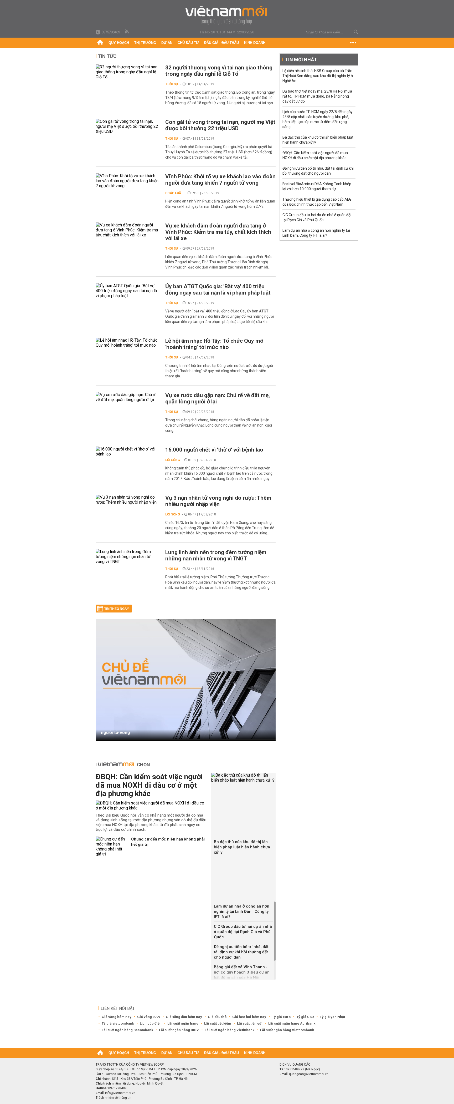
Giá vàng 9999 (148, 1017)
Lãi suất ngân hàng (182, 1023)
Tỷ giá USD (305, 1017)
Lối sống (172, 460)
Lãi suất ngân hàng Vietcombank (287, 1030)
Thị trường (145, 43)
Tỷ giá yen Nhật (332, 1017)
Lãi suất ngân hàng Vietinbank (229, 1030)
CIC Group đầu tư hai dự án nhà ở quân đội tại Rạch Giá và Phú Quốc (243, 931)
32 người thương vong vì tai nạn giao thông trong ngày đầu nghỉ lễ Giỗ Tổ (218, 70)
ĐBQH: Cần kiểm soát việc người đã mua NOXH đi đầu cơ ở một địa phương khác (149, 785)
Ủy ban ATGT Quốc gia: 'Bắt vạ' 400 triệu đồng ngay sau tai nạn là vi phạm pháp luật (218, 289)
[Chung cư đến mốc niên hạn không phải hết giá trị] (111, 847)
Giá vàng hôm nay (116, 1017)
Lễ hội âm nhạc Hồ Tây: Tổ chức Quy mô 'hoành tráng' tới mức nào (214, 344)
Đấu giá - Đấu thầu (221, 43)
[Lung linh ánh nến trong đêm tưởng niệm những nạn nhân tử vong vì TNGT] (128, 556)
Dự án (166, 43)
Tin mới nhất (301, 59)
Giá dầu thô (217, 1017)
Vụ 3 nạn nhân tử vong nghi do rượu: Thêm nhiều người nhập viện (218, 501)
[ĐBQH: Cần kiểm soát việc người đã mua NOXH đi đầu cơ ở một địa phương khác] (151, 806)
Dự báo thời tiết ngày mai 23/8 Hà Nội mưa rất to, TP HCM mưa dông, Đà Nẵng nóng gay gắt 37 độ (317, 96)
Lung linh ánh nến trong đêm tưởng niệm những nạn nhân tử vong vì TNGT (215, 555)
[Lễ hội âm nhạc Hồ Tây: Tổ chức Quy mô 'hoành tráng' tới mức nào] (128, 343)
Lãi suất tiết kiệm (217, 1023)
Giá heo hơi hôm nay (249, 1017)
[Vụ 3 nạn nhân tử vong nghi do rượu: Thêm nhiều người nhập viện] (128, 500)
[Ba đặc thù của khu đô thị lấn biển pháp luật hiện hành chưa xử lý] (243, 778)
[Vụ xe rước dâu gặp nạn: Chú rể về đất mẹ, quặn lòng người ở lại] (128, 397)
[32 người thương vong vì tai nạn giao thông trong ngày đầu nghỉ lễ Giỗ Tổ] (128, 71)
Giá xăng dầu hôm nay (184, 1017)
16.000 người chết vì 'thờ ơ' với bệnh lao (214, 450)
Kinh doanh (254, 43)
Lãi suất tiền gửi (249, 1023)
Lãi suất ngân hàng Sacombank (127, 1030)
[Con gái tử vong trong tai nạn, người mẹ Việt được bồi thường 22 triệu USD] (128, 126)
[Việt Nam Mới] (227, 15)
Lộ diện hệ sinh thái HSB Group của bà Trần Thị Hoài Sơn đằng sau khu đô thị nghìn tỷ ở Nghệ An (317, 76)
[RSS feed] (127, 31)
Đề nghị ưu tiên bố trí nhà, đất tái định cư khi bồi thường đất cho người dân (241, 952)
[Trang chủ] (100, 43)
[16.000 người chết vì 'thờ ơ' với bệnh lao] (128, 452)
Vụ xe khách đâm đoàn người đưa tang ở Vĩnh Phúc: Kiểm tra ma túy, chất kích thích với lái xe (218, 231)
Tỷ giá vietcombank (118, 1023)
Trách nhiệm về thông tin (113, 1098)
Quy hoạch (119, 43)
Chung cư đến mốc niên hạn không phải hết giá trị (168, 842)
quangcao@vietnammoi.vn (308, 1074)
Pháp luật (174, 193)
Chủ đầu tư (188, 43)
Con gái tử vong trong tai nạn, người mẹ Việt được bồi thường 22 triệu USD (220, 125)
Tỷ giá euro (281, 1017)
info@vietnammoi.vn (120, 1093)
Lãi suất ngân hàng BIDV (179, 1030)
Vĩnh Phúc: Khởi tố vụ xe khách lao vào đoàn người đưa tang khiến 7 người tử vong (220, 179)
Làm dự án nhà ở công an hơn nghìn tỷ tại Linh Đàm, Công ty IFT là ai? (241, 911)
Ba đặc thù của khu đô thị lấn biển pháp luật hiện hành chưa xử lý (242, 847)
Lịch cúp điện (151, 1023)
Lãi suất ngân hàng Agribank (291, 1023)
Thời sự (171, 84)
